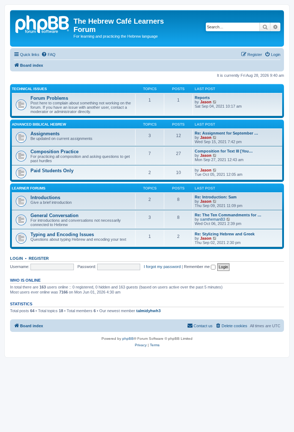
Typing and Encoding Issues (62, 234)
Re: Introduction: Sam (216, 197)
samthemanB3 (212, 219)
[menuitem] (48, 54)
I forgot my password (162, 266)
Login (16, 258)
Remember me (197, 266)
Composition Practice (54, 151)
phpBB (128, 339)
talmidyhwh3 (148, 311)
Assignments (45, 133)
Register (39, 258)
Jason (206, 102)
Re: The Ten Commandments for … (228, 215)
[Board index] (43, 23)
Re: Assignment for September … (226, 133)
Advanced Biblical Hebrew (39, 124)
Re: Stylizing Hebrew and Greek (225, 234)
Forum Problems (49, 98)
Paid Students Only (52, 170)
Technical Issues (29, 89)
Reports (202, 97)
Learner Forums (29, 188)
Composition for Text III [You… (224, 151)
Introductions (45, 197)
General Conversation (54, 215)
